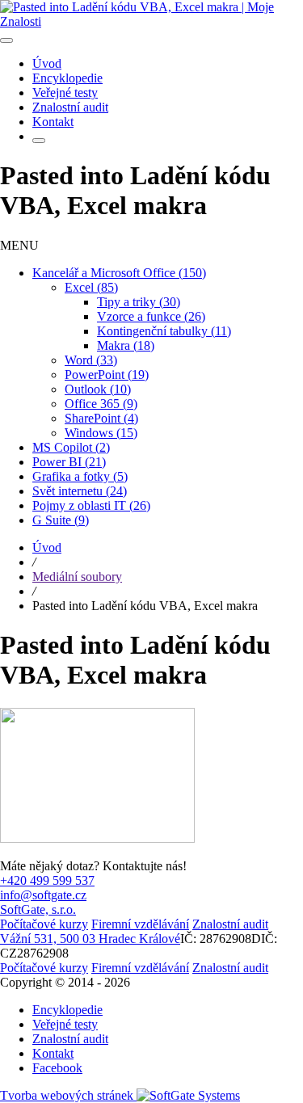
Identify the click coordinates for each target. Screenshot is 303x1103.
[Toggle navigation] (6, 40)
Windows (101, 433)
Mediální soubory (77, 576)
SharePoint (101, 418)
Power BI (69, 462)
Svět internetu (79, 491)
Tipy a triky (138, 302)
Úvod (46, 547)
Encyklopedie (67, 1010)
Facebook (57, 1068)
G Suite (60, 520)
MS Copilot (71, 447)
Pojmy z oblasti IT (91, 505)
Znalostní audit (70, 1039)
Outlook (98, 389)
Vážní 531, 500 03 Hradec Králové (90, 938)
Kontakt (53, 1053)
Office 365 (101, 403)
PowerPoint (107, 374)
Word (91, 360)
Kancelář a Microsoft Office (119, 273)
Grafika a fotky (80, 476)
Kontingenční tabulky (164, 331)
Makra (125, 345)
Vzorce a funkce (151, 316)
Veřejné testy (65, 1024)
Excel (91, 287)
